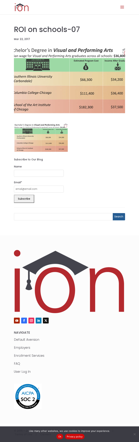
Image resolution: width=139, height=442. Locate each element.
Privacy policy (75, 436)
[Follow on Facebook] (24, 320)
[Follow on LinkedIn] (38, 320)
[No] (134, 434)
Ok (60, 436)
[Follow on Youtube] (17, 320)
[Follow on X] (46, 320)
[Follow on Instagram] (31, 320)
